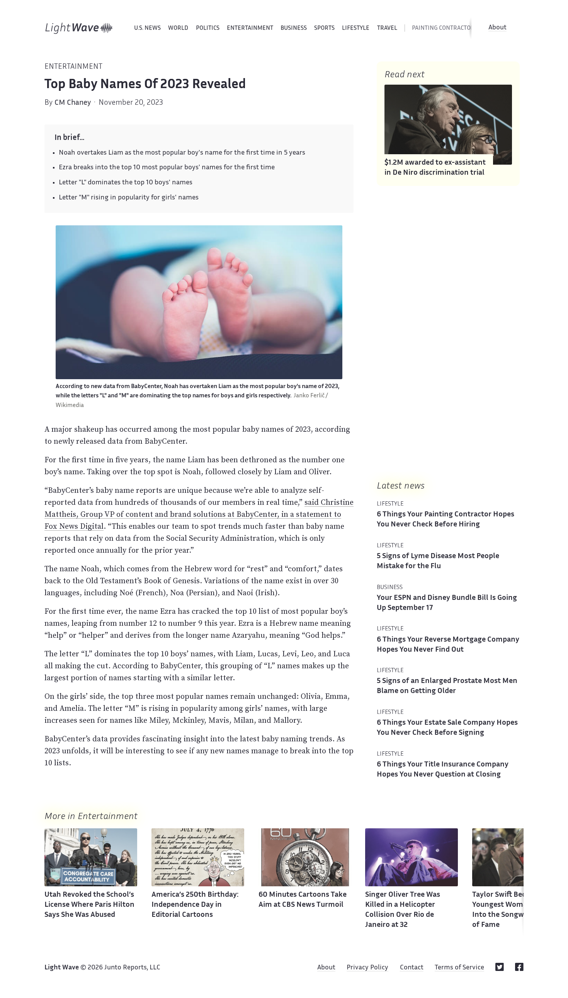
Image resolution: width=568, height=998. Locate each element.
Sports (324, 28)
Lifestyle (355, 28)
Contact (411, 968)
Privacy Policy (367, 968)
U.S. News (147, 28)
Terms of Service (459, 968)
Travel (387, 28)
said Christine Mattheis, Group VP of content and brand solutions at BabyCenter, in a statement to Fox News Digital (199, 514)
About (497, 28)
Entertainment (250, 28)
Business (294, 28)
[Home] (79, 28)
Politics (207, 28)
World (178, 28)
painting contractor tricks (453, 28)
